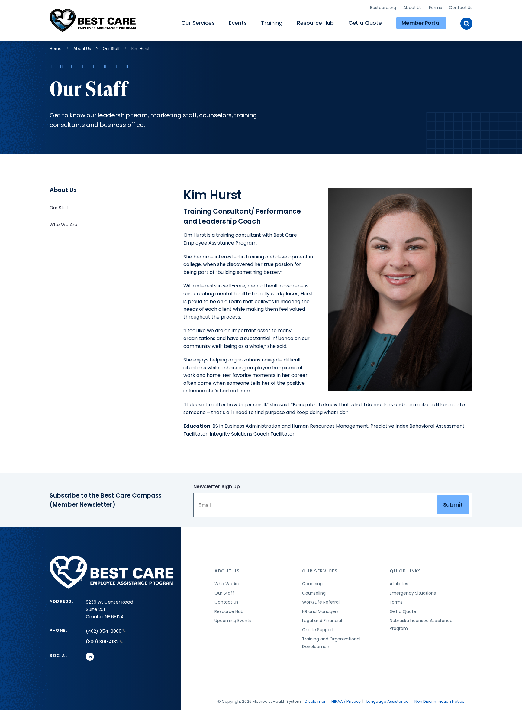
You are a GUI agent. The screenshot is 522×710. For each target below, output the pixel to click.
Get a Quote (365, 23)
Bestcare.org (383, 8)
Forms (435, 8)
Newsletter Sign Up (216, 486)
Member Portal (421, 23)
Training (271, 23)
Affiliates (399, 584)
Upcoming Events (232, 621)
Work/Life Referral (321, 602)
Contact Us (460, 8)
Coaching (312, 584)
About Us (412, 8)
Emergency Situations (413, 593)
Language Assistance (387, 701)
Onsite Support (318, 630)
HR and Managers (320, 611)
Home (56, 48)
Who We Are (63, 224)
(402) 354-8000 (103, 631)
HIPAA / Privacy (346, 701)
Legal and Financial (322, 621)
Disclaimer (315, 701)
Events (237, 23)
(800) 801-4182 (102, 641)
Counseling (314, 593)
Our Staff (111, 48)
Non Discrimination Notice (439, 701)
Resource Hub (315, 23)
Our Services (198, 23)
